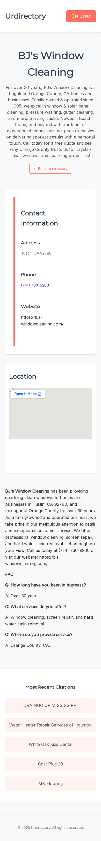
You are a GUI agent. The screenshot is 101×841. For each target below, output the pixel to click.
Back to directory (51, 168)
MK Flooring (50, 783)
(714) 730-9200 (35, 285)
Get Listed (81, 16)
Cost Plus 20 (50, 763)
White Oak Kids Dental (50, 744)
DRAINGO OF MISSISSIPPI (50, 705)
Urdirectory (25, 16)
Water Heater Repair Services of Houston (50, 725)
